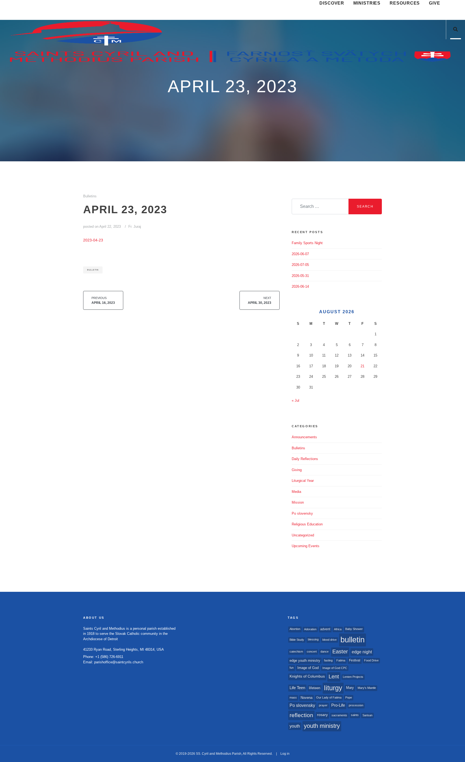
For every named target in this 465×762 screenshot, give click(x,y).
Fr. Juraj (134, 227)
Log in (285, 754)
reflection (301, 715)
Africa (337, 629)
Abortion (295, 629)
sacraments (339, 715)
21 (362, 366)
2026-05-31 (300, 276)
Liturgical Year (303, 481)
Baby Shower (354, 629)
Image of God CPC (334, 668)
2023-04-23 (93, 240)
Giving (297, 470)
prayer (323, 705)
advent (325, 629)
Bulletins (90, 196)
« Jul (295, 400)
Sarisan (367, 715)
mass (293, 697)
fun (292, 667)
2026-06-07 (300, 254)
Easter (340, 651)
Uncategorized (303, 535)
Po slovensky (302, 513)
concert (312, 651)
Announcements (304, 437)
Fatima (340, 660)
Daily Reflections (305, 459)
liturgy (333, 688)
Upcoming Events (305, 546)
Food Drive (371, 660)
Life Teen (297, 688)
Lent (334, 676)
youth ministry (322, 725)
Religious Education (307, 524)
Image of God (308, 668)
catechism (296, 651)
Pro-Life (338, 705)
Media (296, 492)
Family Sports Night (307, 243)
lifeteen (314, 688)
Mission (298, 502)
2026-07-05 (300, 265)
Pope (348, 697)
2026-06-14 (300, 286)
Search (365, 206)
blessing (313, 639)
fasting (328, 660)
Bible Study (297, 639)
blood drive (329, 639)
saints (355, 715)
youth (295, 726)
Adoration (310, 629)
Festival (354, 660)
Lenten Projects (353, 676)
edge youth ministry (305, 660)
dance (324, 651)
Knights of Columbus (307, 676)
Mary (350, 688)
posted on (102, 227)
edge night (362, 651)
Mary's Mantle (367, 687)
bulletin (92, 270)
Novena (306, 698)
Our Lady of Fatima (328, 697)
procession (356, 705)
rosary (322, 715)
